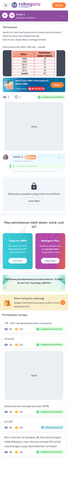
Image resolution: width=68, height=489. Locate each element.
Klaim (57, 84)
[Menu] (5, 5)
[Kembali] (5, 15)
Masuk (58, 5)
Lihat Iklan (34, 201)
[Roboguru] (26, 5)
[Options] (63, 16)
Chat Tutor (50, 260)
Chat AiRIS (17, 260)
